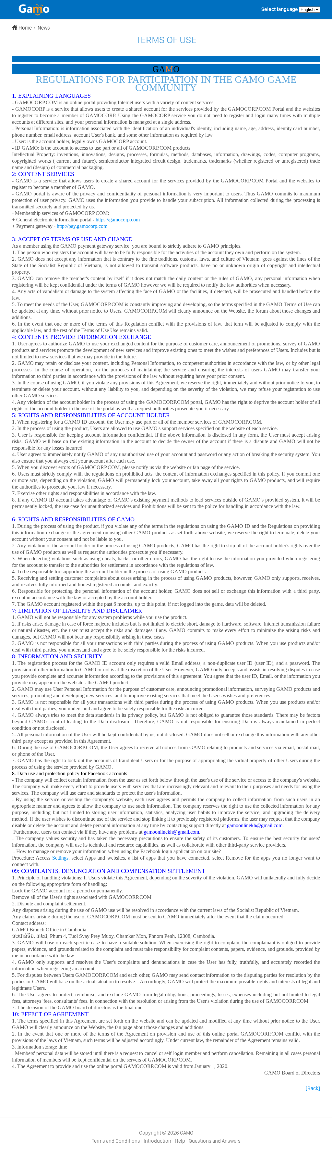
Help (180, 1141)
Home (25, 28)
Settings (60, 858)
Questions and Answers (215, 1141)
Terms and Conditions (116, 1141)
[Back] (313, 1088)
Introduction (157, 1141)
